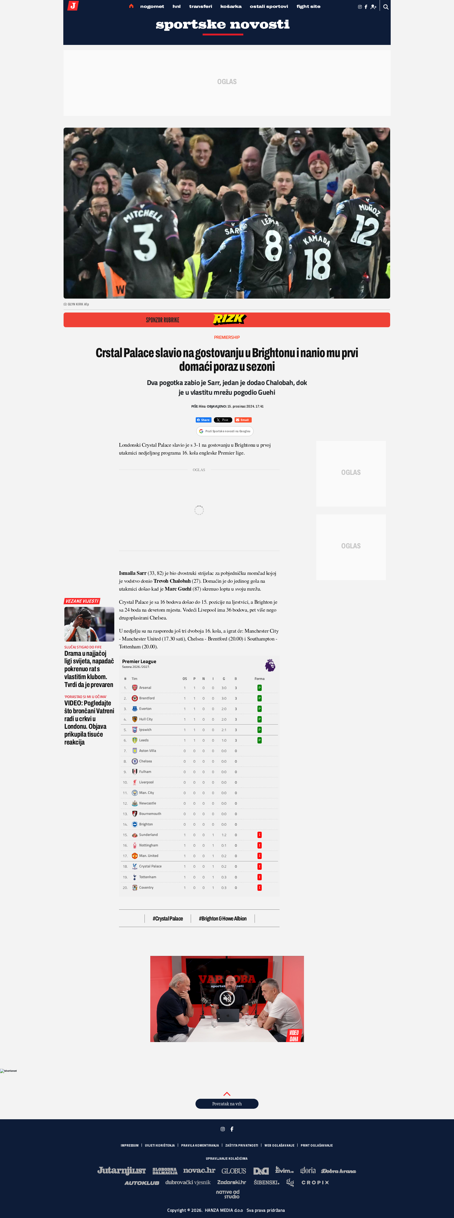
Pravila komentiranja (200, 1145)
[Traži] (386, 7)
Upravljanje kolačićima (227, 1158)
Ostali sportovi (269, 6)
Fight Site (309, 6)
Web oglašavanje (280, 1145)
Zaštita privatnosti (241, 1145)
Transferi (200, 6)
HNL (177, 6)
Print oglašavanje (317, 1145)
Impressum (130, 1145)
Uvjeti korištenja (160, 1145)
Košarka (230, 6)
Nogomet (152, 6)
